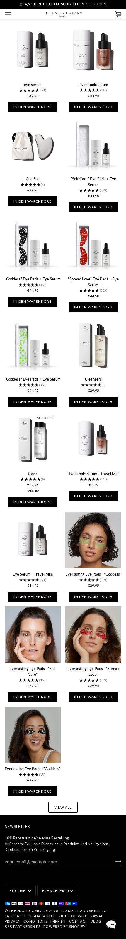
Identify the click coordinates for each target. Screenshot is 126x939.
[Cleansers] (93, 345)
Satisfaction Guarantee (30, 916)
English (18, 890)
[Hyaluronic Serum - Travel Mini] (93, 439)
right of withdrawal (81, 916)
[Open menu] (13, 14)
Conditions (35, 921)
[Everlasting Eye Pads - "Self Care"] (33, 634)
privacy (13, 921)
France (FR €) (55, 890)
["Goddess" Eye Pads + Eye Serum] (33, 245)
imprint (58, 921)
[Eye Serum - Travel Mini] (33, 540)
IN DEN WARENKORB (32, 107)
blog (96, 921)
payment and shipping (84, 910)
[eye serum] (33, 50)
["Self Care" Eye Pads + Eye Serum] (93, 145)
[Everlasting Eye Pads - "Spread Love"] (93, 634)
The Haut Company (28, 910)
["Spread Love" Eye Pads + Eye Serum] (93, 245)
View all (63, 807)
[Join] (113, 861)
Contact (78, 921)
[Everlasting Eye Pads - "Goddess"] (93, 540)
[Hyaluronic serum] (93, 50)
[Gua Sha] (33, 145)
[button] (111, 924)
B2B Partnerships (22, 926)
